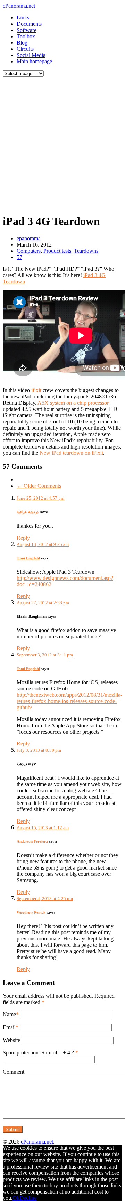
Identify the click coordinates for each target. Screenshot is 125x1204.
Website (11, 1040)
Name (9, 1014)
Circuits (25, 49)
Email (9, 1027)
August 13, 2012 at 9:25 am (43, 544)
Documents (29, 24)
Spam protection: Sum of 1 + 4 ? (38, 1053)
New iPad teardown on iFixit (71, 453)
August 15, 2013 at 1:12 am (43, 827)
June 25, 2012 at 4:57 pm (40, 498)
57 (19, 257)
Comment (13, 1072)
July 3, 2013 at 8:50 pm (39, 750)
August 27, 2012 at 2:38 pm (43, 602)
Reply (23, 538)
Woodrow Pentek (31, 912)
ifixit (36, 390)
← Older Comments (39, 486)
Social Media (31, 55)
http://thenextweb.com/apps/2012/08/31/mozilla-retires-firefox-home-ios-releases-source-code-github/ (69, 701)
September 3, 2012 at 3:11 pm (45, 654)
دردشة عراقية (28, 512)
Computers (29, 251)
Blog (22, 43)
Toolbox (26, 36)
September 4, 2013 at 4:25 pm (45, 898)
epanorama (29, 238)
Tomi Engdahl (28, 558)
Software (26, 30)
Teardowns (86, 251)
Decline (27, 1198)
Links (23, 18)
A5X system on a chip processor (73, 403)
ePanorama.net (19, 6)
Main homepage (34, 61)
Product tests (57, 251)
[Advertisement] (62, 143)
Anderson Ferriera (32, 841)
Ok (15, 1198)
